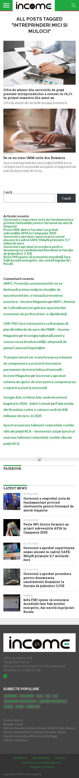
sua (39, 696)
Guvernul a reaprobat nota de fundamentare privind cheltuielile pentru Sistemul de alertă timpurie (38, 222)
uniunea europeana (53, 701)
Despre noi (20, 758)
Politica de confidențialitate (42, 762)
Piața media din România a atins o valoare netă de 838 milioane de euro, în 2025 (38, 409)
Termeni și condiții (41, 767)
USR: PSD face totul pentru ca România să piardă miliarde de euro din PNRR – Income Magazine (36, 329)
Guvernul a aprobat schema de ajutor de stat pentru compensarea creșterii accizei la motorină (39, 382)
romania (10, 696)
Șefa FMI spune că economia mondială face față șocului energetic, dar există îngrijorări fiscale (37, 260)
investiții (33, 706)
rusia (19, 706)
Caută (7, 192)
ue (47, 696)
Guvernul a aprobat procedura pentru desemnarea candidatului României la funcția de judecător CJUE (38, 249)
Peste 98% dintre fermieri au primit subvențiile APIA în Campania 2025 (30, 231)
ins (55, 696)
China (8, 706)
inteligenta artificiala (20, 701)
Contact (60, 758)
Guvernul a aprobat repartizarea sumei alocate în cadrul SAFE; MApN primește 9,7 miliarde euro (36, 239)
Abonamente (41, 758)
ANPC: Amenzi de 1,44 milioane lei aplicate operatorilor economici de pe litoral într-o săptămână (39, 307)
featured (26, 696)
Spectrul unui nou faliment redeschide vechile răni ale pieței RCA (39, 437)
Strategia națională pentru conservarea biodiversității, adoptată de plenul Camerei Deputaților (35, 341)
